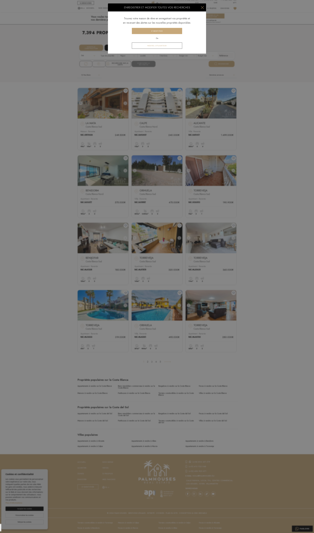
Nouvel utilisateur (157, 45)
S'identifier (157, 31)
